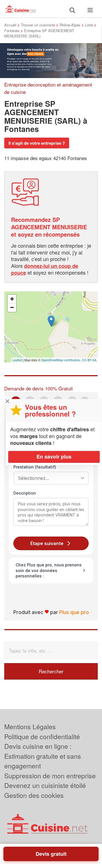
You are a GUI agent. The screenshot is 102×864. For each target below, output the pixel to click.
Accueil (10, 25)
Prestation (34, 466)
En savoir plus (54, 456)
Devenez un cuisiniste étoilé (45, 785)
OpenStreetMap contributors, (61, 360)
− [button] (12, 307)
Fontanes (12, 30)
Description (24, 493)
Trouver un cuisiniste (38, 25)
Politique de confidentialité (42, 736)
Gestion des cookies (34, 795)
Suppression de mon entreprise (50, 775)
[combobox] (49, 478)
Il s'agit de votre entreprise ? (36, 143)
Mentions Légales (30, 726)
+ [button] (12, 298)
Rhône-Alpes (70, 25)
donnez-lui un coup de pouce (44, 269)
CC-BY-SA (89, 360)
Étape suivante (46, 543)
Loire (89, 25)
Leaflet (17, 360)
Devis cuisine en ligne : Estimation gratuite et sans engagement (42, 755)
